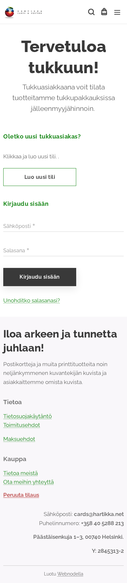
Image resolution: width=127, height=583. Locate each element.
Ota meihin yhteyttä (28, 482)
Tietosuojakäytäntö (27, 416)
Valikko (117, 12)
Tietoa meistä (20, 473)
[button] (90, 12)
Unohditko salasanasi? (31, 300)
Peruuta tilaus (21, 495)
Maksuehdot (19, 439)
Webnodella (70, 573)
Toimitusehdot (21, 425)
